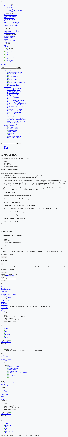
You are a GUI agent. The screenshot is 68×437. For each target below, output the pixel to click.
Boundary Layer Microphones (12, 21)
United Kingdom (11, 55)
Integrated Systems (11, 34)
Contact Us (6, 312)
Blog (2, 309)
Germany (9, 51)
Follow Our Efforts (6, 342)
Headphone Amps (8, 9)
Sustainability (6, 340)
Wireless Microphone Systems (12, 24)
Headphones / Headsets (10, 40)
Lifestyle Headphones (9, 11)
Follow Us (3, 343)
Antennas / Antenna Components (12, 31)
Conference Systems (9, 36)
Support (5, 293)
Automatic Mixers (8, 37)
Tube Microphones (9, 18)
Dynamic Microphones (10, 16)
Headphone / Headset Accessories (13, 10)
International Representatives (8, 294)
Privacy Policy (4, 303)
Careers (3, 302)
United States (10, 57)
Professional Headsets (9, 7)
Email (2, 277)
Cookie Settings (5, 394)
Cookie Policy (4, 305)
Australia (11, 48)
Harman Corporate (5, 300)
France (8, 52)
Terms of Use (4, 308)
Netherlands (10, 60)
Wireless (8, 28)
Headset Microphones (9, 19)
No (5, 257)
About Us (5, 299)
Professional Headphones (10, 6)
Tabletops (6, 39)
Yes (2, 257)
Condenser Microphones (10, 15)
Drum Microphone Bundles (11, 25)
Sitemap (3, 311)
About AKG (7, 42)
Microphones (9, 13)
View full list (7, 61)
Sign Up (6, 46)
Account (8, 43)
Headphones (9, 4)
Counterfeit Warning (6, 297)
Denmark (9, 50)
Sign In (6, 45)
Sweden (9, 54)
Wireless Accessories (9, 33)
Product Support (5, 296)
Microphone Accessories (10, 27)
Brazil (8, 58)
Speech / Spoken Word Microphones (13, 22)
